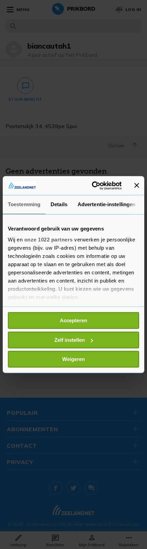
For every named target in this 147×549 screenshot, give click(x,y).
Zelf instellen (69, 340)
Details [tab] (59, 204)
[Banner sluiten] (136, 185)
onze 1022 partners (48, 239)
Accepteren (73, 320)
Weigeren (73, 359)
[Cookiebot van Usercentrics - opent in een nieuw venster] (92, 185)
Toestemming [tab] (24, 204)
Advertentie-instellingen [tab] (106, 204)
